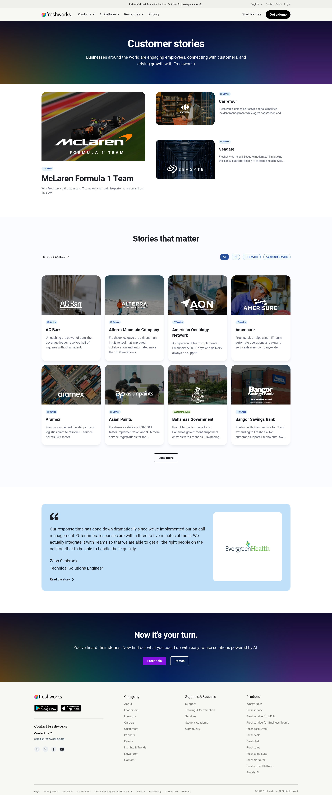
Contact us (41, 733)
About (128, 704)
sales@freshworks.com (49, 739)
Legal (37, 791)
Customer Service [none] (277, 256)
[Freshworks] (68, 696)
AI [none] (236, 256)
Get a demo (278, 14)
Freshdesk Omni (256, 728)
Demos (180, 661)
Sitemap (186, 791)
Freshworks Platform (259, 766)
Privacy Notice (51, 791)
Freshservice (254, 710)
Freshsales (253, 747)
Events (128, 741)
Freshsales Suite (256, 753)
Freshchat (252, 741)
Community (192, 728)
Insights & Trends (135, 747)
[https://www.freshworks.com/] (56, 14)
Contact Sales (274, 4)
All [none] (224, 256)
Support (190, 704)
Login (287, 4)
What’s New (254, 704)
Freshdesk (253, 735)
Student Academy (196, 722)
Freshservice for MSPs (261, 716)
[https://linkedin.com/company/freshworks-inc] (37, 749)
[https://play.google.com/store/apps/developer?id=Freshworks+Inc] (46, 709)
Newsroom (131, 753)
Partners (129, 735)
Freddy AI (252, 772)
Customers (131, 728)
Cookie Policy (84, 791)
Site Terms (67, 791)
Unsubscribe (171, 791)
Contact (129, 760)
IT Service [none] (252, 256)
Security (141, 791)
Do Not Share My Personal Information (113, 791)
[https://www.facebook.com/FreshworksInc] (53, 749)
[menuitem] (257, 4)
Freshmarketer (255, 760)
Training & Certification (200, 710)
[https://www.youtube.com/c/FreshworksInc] (62, 749)
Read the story (60, 579)
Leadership (131, 710)
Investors (130, 716)
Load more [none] (166, 458)
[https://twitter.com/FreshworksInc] (45, 749)
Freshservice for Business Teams (267, 722)
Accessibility (155, 791)
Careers (129, 722)
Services (190, 716)
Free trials (154, 661)
